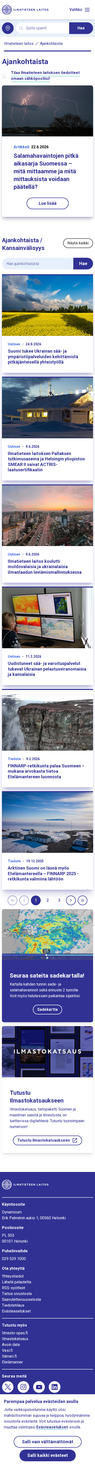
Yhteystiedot (13, 1276)
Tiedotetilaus (13, 1305)
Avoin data (11, 1344)
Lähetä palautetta (16, 1282)
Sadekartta (47, 1009)
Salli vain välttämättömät (47, 1441)
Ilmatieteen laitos (19, 43)
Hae (81, 28)
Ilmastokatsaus (15, 1338)
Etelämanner (12, 1362)
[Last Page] (82, 900)
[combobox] (45, 28)
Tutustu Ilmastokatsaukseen (43, 1140)
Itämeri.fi (9, 1356)
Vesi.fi (7, 1350)
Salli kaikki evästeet (47, 1455)
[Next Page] (71, 900)
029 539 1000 (14, 1258)
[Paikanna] (8, 28)
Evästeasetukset (16, 1311)
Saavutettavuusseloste (21, 1299)
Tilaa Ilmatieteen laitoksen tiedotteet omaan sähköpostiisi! (45, 75)
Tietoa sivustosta (17, 1293)
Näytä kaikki (78, 243)
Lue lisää (48, 203)
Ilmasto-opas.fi (15, 1333)
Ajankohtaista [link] (51, 43)
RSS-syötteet (13, 1288)
